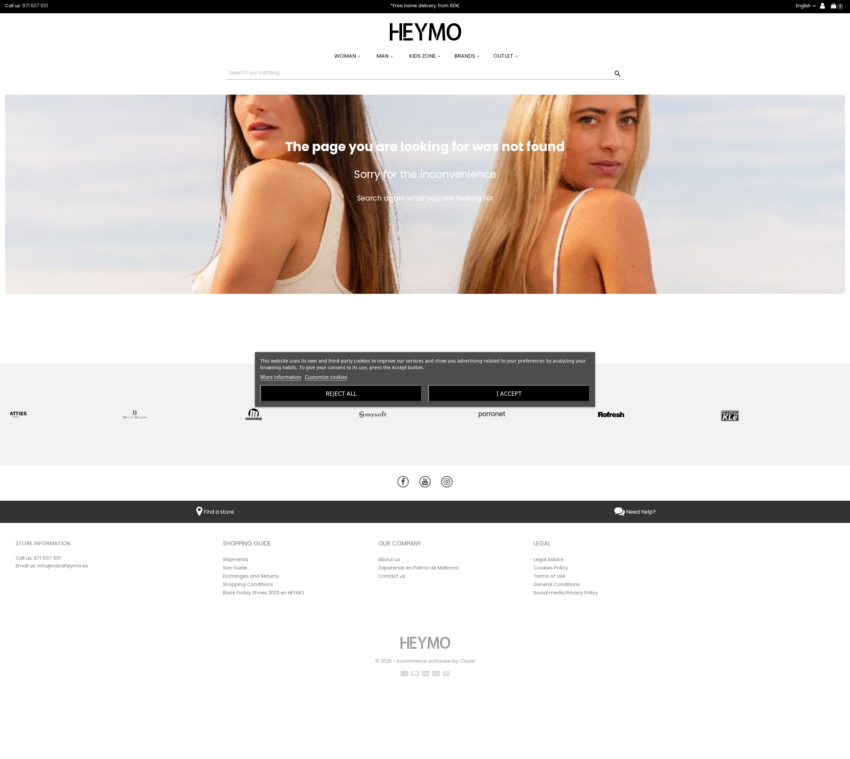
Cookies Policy (551, 567)
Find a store (218, 512)
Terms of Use (549, 576)
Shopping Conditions (248, 584)
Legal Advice (549, 559)
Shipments (235, 559)
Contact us (391, 576)
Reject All (341, 393)
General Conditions (557, 584)
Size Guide (235, 567)
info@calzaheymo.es (63, 565)
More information (280, 377)
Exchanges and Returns (251, 576)
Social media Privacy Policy (566, 592)
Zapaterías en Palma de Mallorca (418, 567)
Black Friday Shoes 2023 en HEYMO (263, 592)
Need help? (640, 512)
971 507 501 (35, 6)
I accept (509, 393)
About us (389, 559)
